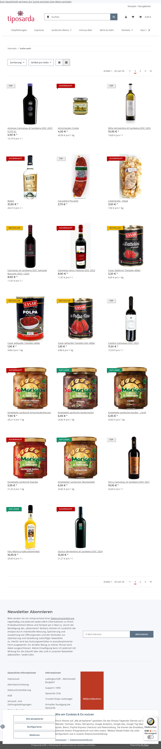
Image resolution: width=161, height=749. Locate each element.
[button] (125, 16)
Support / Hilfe (53, 687)
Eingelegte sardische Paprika (23, 481)
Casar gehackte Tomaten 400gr (24, 343)
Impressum (61, 739)
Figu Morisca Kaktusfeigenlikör (24, 551)
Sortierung (16, 62)
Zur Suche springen (39, 1)
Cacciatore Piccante (68, 200)
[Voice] (48, 17)
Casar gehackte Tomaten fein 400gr (76, 343)
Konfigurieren (34, 726)
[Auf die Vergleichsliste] (39, 86)
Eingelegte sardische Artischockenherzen (29, 412)
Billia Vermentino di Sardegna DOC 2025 (129, 128)
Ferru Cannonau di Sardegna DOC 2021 (129, 481)
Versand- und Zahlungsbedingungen (19, 703)
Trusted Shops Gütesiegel (58, 698)
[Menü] (156, 718)
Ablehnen (34, 735)
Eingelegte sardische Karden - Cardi (127, 412)
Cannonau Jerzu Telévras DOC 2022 (76, 270)
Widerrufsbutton (92, 698)
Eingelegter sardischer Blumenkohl (76, 481)
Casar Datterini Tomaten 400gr (124, 270)
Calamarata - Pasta (118, 200)
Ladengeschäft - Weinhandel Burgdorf (60, 680)
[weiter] (150, 71)
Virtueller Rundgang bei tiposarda (57, 706)
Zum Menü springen (61, 1)
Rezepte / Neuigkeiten (139, 6)
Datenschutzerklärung (81, 739)
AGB (10, 695)
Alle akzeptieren (34, 718)
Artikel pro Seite (40, 62)
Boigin (11, 200)
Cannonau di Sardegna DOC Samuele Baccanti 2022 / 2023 (27, 272)
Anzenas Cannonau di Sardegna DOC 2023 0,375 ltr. (30, 130)
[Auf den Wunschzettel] (47, 86)
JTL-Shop (144, 745)
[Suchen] (113, 17)
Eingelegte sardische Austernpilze (76, 412)
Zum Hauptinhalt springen (14, 1)
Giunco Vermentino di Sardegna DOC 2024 (80, 551)
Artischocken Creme (68, 128)
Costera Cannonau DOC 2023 (123, 343)
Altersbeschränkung (18, 684)
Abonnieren (141, 634)
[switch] (150, 737)
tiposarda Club (53, 693)
